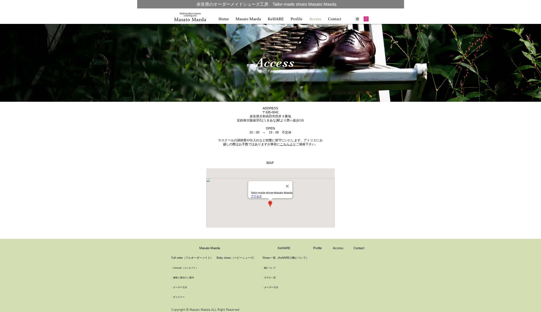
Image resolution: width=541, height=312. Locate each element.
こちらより (288, 144)
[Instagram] (366, 18)
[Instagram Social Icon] (357, 19)
